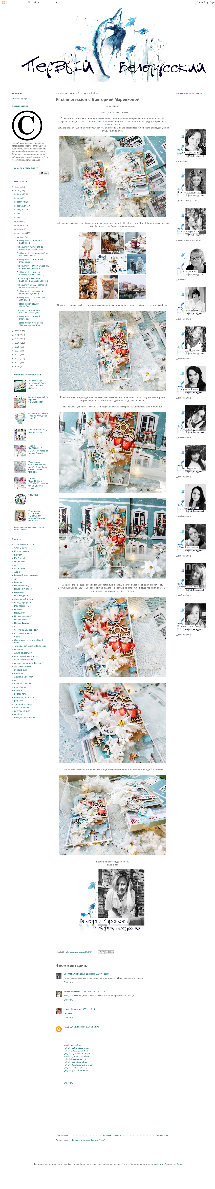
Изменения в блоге (23, 589)
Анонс (17, 572)
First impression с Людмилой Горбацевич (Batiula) (30, 292)
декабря (21, 194)
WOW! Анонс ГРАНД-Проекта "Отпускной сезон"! (38, 416)
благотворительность (24, 660)
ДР (15, 578)
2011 (17, 362)
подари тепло (21, 694)
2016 (17, 343)
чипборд (18, 714)
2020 (17, 190)
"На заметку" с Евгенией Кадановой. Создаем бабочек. (32, 279)
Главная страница (112, 1135)
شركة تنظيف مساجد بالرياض (76, 1051)
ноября (21, 198)
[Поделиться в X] (106, 952)
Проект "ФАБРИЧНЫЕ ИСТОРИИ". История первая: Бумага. (38, 449)
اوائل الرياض (72, 1027)
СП (15, 626)
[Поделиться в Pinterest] (112, 952)
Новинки (18, 609)
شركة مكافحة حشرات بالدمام (76, 1056)
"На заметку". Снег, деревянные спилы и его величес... (32, 286)
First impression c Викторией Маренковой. (30, 260)
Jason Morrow (157, 1164)
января (21, 237)
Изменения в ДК (22, 585)
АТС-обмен (19, 568)
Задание (18, 582)
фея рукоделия (21, 707)
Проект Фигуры (21, 623)
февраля (21, 233)
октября (21, 202)
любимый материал (23, 677)
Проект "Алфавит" (23, 616)
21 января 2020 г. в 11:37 (97, 974)
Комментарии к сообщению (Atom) (88, 1140)
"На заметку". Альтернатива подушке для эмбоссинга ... (31, 248)
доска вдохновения (23, 666)
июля (20, 213)
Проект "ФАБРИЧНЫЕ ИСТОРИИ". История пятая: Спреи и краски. (38, 483)
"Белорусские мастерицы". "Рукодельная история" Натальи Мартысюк (36, 516)
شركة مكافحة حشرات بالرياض (77, 1053)
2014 (17, 351)
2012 (17, 359)
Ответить (68, 982)
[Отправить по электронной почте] (99, 952)
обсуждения (20, 687)
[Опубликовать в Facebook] (109, 952)
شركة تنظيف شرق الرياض (75, 1059)
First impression (21, 551)
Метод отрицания (22, 602)
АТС (16, 565)
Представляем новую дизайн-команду (38, 431)
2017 (17, 339)
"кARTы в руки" (21, 548)
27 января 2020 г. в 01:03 (82, 1027)
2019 (17, 331)
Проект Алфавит (22, 620)
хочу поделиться (22, 711)
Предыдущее (162, 1135)
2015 (17, 347)
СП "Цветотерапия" (23, 633)
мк (15, 680)
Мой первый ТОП (22, 606)
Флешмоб (19, 649)
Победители (20, 613)
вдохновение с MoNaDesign (27, 663)
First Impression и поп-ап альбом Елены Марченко (32, 254)
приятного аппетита (24, 697)
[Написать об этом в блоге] (103, 952)
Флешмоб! (33, 495)
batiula (67, 1009)
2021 (17, 187)
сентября (22, 206)
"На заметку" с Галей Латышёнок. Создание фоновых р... (33, 267)
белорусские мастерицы (26, 656)
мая (19, 221)
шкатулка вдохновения (25, 718)
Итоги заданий (21, 596)
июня (20, 217)
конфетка (18, 673)
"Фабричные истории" (24, 544)
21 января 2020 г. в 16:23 (93, 991)
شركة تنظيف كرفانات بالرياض (76, 1067)
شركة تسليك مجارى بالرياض (76, 1070)
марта (20, 229)
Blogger (180, 1164)
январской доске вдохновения (102, 121)
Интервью (19, 592)
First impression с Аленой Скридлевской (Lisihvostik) (30, 273)
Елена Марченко (72, 991)
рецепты (18, 700)
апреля (21, 225)
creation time (20, 561)
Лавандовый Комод (23, 599)
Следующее (62, 1135)
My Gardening (20, 558)
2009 (17, 366)
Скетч (17, 637)
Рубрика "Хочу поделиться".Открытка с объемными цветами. (38, 384)
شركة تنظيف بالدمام (72, 1045)
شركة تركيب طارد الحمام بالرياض (78, 1065)
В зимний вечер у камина (26, 575)
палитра (18, 690)
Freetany (18, 555)
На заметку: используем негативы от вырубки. (28, 311)
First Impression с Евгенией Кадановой (29, 241)
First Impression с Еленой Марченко (28, 317)
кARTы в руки (20, 670)
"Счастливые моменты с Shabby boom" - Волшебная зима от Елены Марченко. (37, 467)
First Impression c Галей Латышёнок (28, 305)
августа (21, 210)
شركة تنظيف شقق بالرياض (75, 1062)
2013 (17, 355)
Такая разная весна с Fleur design (30, 646)
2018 (17, 335)
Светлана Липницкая (74, 974)
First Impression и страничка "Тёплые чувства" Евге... (30, 324)
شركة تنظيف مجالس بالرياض (76, 1048)
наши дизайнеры (22, 683)
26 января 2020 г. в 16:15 (83, 1009)
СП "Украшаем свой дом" (26, 630)
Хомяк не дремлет (23, 653)
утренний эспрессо (23, 704)
